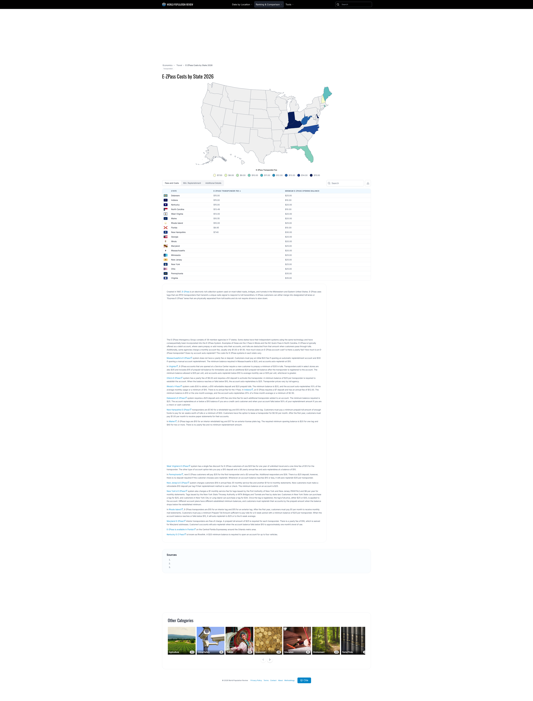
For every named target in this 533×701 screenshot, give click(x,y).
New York (175, 264)
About (280, 680)
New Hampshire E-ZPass (178, 409)
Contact (273, 680)
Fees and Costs (172, 183)
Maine (174, 218)
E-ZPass (185, 291)
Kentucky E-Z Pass (175, 534)
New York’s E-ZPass (176, 491)
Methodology (289, 680)
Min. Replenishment (192, 183)
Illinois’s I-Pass (173, 386)
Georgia (174, 237)
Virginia (174, 278)
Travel (179, 65)
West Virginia (177, 214)
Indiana (174, 200)
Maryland (175, 246)
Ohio (173, 269)
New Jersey (176, 259)
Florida (174, 227)
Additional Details (213, 183)
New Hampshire (178, 232)
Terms (266, 680)
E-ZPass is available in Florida (180, 529)
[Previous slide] (263, 659)
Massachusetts (178, 250)
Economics (167, 65)
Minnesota (176, 255)
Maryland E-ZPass (175, 521)
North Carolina (177, 209)
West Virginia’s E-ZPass (177, 466)
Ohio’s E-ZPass (173, 378)
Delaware (175, 195)
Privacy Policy (256, 680)
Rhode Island (177, 223)
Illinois (174, 241)
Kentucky (175, 204)
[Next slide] (270, 659)
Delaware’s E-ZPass (176, 398)
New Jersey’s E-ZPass (177, 483)
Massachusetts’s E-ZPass (178, 358)
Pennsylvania (177, 273)
